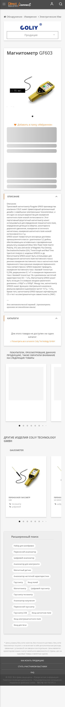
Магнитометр (20, 588)
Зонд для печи (20, 625)
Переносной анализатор (25, 552)
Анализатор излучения (24, 600)
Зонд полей (33, 582)
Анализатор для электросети (27, 564)
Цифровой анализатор (24, 558)
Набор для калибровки (24, 545)
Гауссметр (18, 582)
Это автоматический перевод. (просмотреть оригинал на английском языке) (28, 305)
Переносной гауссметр (24, 606)
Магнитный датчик (22, 570)
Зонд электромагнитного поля (27, 619)
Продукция (30, 35)
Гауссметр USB (20, 613)
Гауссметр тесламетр (23, 594)
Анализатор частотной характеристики (31, 576)
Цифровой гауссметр (40, 588)
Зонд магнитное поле (41, 613)
